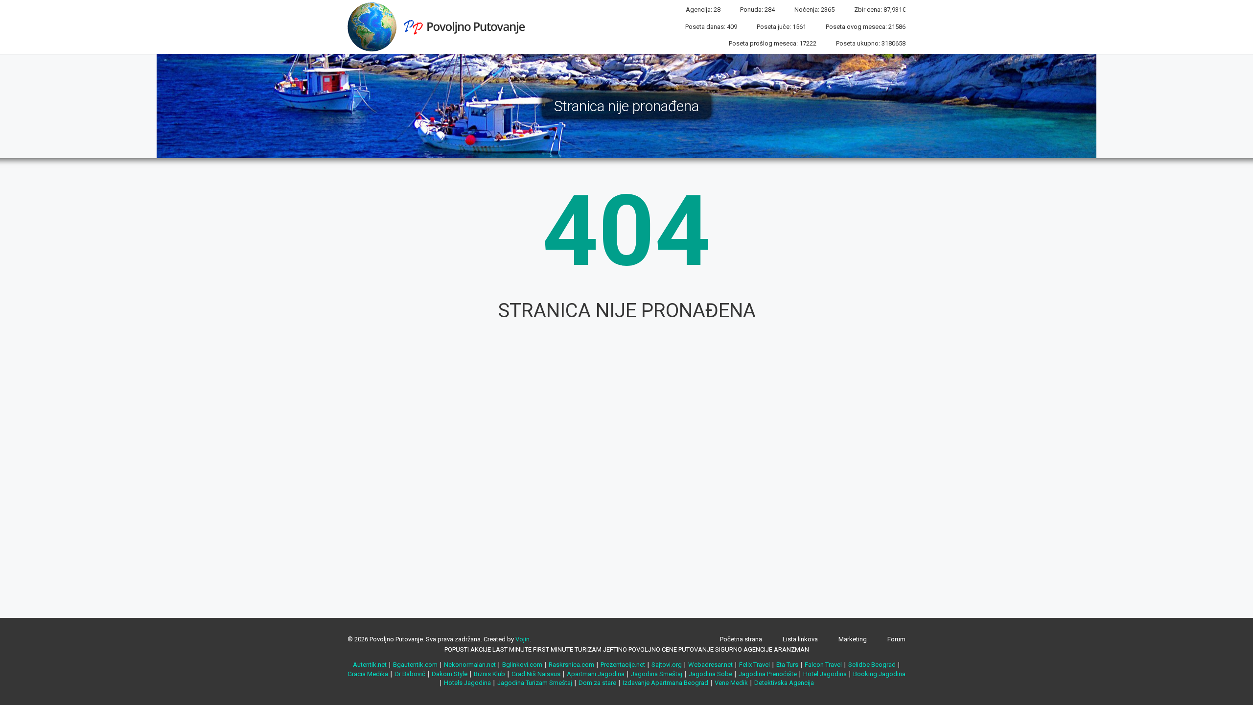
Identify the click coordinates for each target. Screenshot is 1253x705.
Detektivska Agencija (784, 682)
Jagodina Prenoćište (768, 674)
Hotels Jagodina (467, 682)
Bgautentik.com (415, 664)
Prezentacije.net (623, 664)
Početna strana (741, 639)
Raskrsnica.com (571, 664)
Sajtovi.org (666, 664)
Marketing (852, 639)
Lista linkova (800, 639)
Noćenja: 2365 (814, 9)
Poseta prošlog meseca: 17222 (772, 43)
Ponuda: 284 (757, 9)
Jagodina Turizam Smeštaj (534, 682)
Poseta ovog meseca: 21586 (865, 26)
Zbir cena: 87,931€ (879, 9)
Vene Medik (731, 682)
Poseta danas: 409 (711, 26)
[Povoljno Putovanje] (440, 26)
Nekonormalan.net (470, 664)
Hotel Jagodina (825, 674)
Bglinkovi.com (522, 664)
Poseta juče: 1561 (781, 26)
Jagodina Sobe (710, 674)
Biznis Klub (489, 674)
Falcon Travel (823, 664)
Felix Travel (754, 664)
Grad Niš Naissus (535, 674)
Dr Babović (409, 674)
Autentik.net (370, 664)
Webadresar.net (710, 664)
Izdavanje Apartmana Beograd (665, 682)
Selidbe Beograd (872, 664)
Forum (896, 639)
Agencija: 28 (703, 9)
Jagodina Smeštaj (656, 674)
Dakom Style (449, 674)
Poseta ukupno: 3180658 (870, 43)
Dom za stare (597, 682)
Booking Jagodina (879, 674)
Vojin (522, 639)
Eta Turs (787, 664)
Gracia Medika (368, 674)
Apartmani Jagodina (596, 674)
